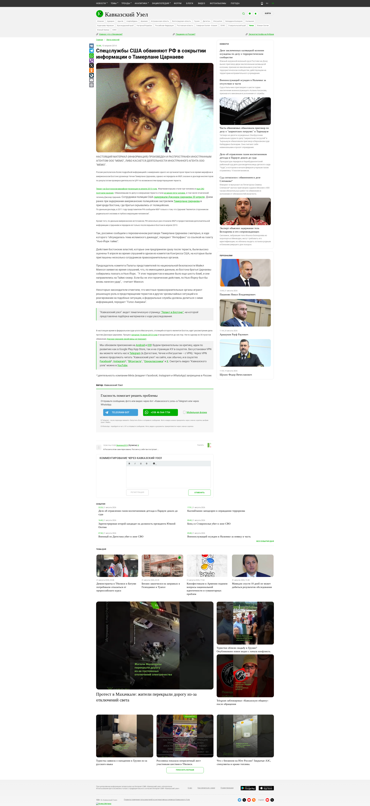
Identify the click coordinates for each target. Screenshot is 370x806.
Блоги (189, 3)
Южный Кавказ (103, 30)
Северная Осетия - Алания (206, 26)
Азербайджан (131, 21)
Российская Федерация (164, 26)
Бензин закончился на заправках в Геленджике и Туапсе (161, 585)
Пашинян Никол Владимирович (237, 294)
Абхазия (100, 21)
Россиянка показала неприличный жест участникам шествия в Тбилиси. (179, 762)
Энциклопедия (160, 3)
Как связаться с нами (206, 788)
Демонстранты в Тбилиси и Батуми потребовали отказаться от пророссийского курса (116, 587)
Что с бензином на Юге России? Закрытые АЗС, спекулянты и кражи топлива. (244, 762)
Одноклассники (153, 361)
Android (140, 345)
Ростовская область (185, 26)
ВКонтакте (134, 361)
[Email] (91, 80)
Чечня (251, 26)
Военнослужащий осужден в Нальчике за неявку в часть (219, 536)
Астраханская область (160, 21)
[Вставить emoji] (154, 463)
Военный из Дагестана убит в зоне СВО (120, 536)
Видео (201, 3)
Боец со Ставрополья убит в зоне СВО (209, 523)
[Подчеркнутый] (141, 463)
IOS (149, 345)
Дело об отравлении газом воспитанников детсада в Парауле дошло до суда (243, 155)
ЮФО (114, 30)
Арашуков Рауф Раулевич (234, 334)
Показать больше (185, 770)
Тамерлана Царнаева (187, 201)
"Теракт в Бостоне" (172, 312)
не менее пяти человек (174, 193)
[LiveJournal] (91, 75)
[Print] (91, 85)
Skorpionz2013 (122, 445)
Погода (235, 3)
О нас (190, 788)
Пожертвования (227, 788)
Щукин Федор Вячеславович (236, 374)
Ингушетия (217, 21)
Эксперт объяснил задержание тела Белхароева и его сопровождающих (239, 229)
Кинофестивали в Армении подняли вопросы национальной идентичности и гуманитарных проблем (207, 589)
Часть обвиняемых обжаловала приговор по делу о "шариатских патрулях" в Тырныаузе (244, 129)
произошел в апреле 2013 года (142, 189)
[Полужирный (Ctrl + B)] (129, 463)
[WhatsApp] (91, 55)
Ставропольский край (237, 26)
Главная (99, 40)
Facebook (105, 361)
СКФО (222, 26)
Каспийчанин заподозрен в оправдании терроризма (216, 510)
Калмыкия (250, 21)
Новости (101, 3)
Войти (268, 13)
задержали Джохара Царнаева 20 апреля (179, 196)
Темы (114, 3)
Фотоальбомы (218, 3)
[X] (91, 65)
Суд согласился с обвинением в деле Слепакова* (240, 179)
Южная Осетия (263, 26)
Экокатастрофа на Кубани (261, 34)
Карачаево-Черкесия (105, 26)
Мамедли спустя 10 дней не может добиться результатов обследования (252, 585)
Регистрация (137, 492)
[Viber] (91, 60)
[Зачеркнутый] (146, 463)
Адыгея (120, 21)
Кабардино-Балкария (234, 21)
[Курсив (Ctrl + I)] (135, 463)
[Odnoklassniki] (91, 70)
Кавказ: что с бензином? (111, 34)
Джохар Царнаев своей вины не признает (126, 339)
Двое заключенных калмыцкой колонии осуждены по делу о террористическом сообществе (242, 54)
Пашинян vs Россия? (185, 34)
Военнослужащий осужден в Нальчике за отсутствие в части (243, 81)
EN (273, 3)
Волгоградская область (181, 21)
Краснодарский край (125, 26)
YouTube (122, 365)
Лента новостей (112, 40)
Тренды (125, 3)
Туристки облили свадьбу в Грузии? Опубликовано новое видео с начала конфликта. (244, 649)
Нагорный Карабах (144, 26)
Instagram (119, 361)
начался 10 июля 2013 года (144, 335)
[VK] (91, 45)
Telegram (135, 353)
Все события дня (265, 541)
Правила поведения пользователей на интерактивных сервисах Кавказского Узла (157, 800)
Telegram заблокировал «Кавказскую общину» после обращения (242, 702)
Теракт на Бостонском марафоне (111, 189)
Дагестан (206, 21)
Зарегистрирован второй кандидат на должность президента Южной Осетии (136, 525)
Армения (144, 21)
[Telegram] (91, 50)
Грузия (197, 21)
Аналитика (141, 3)
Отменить (199, 492)
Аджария (110, 21)
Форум (177, 3)
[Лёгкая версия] (262, 3)
